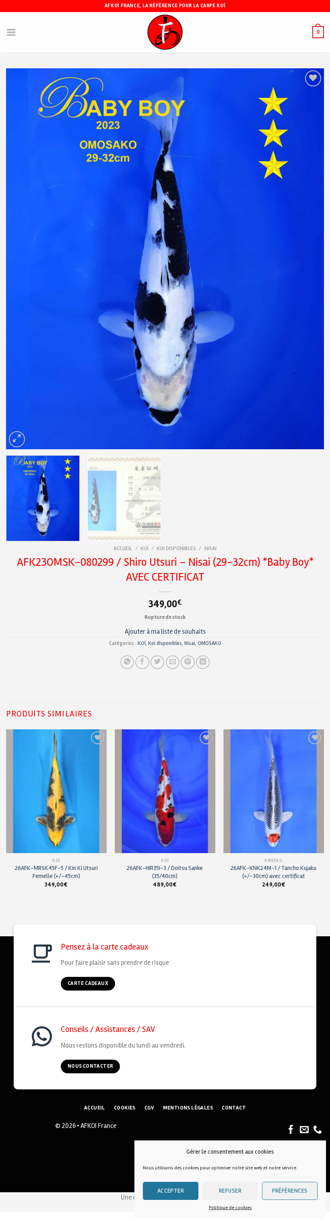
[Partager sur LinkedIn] (203, 662)
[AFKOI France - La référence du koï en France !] (165, 32)
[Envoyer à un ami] (172, 662)
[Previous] (22, 259)
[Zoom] (17, 439)
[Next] (307, 259)
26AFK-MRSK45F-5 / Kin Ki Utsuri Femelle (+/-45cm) (56, 871)
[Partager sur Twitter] (157, 662)
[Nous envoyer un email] (304, 1130)
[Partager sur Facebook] (142, 662)
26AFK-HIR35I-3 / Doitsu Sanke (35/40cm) (165, 871)
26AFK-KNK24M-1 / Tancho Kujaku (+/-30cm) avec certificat (273, 871)
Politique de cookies (230, 1208)
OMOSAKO (209, 643)
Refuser (230, 1190)
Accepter (170, 1190)
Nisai (210, 548)
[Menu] (11, 32)
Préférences (290, 1190)
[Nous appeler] (317, 1130)
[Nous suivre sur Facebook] (291, 1130)
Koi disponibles (176, 548)
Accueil (122, 548)
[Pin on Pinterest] (187, 662)
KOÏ (144, 548)
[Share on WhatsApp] (127, 662)
